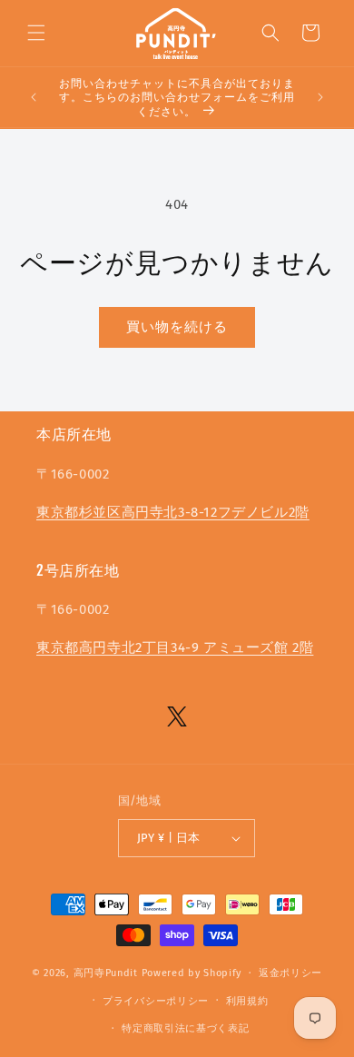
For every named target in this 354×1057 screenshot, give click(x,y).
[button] (36, 33)
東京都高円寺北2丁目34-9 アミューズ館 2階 (174, 647)
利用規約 (247, 1001)
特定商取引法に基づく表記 (185, 1028)
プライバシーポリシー (156, 1001)
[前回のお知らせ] (34, 97)
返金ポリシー (290, 973)
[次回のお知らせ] (320, 97)
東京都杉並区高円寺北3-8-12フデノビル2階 (173, 512)
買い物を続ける (177, 327)
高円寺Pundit (106, 973)
